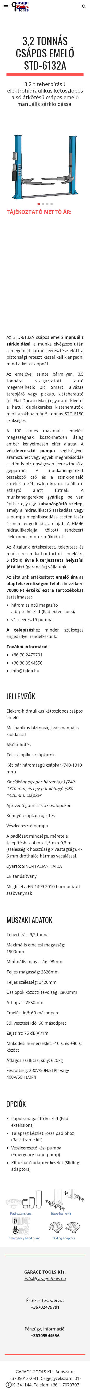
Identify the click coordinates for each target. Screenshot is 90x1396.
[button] (6, 6)
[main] (45, 71)
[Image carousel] (45, 169)
